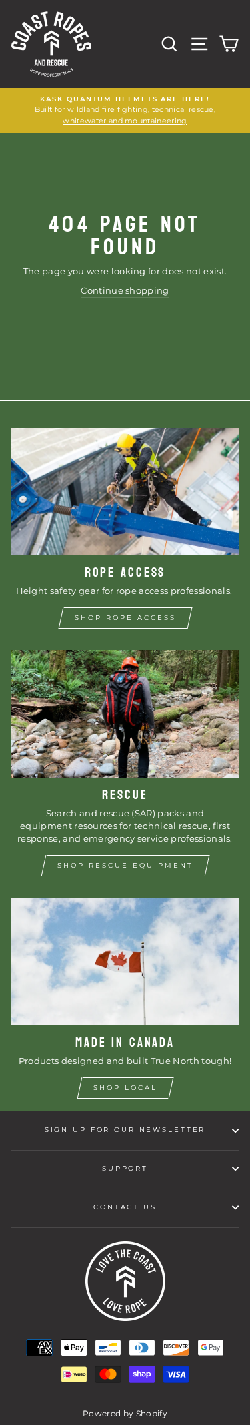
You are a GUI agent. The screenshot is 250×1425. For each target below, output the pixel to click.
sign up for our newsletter (125, 1129)
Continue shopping (125, 291)
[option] (125, 111)
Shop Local (125, 1087)
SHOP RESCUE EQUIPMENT (125, 865)
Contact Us (125, 1207)
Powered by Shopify (125, 1413)
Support (125, 1168)
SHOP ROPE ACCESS (125, 617)
